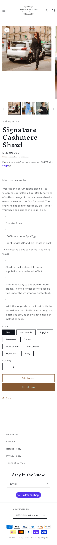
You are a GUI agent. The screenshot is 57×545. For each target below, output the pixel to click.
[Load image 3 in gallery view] (42, 108)
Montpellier (12, 346)
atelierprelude (23, 538)
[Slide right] (53, 109)
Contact (10, 441)
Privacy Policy (13, 455)
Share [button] (9, 398)
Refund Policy (13, 448)
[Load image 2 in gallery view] (28, 108)
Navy (27, 353)
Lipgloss (45, 332)
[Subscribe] (46, 483)
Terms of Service (15, 462)
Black (9, 332)
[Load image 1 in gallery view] (14, 108)
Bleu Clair (11, 353)
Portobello (33, 346)
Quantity (6, 360)
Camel (27, 339)
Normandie (26, 332)
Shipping (6, 157)
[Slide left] (3, 109)
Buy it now (28, 387)
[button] (3, 10)
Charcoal (12, 340)
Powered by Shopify (39, 538)
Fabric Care (12, 434)
